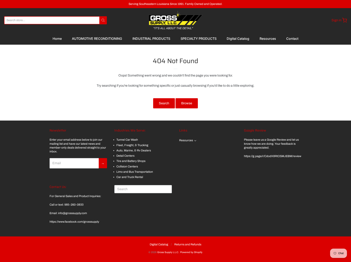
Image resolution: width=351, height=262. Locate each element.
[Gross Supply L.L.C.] (175, 20)
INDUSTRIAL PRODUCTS (151, 39)
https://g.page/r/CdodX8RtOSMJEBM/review (272, 156)
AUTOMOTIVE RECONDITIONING (97, 39)
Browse (186, 103)
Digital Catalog (238, 39)
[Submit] (103, 20)
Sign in (336, 20)
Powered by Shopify (191, 252)
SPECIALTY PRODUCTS (199, 39)
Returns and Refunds (187, 244)
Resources (268, 39)
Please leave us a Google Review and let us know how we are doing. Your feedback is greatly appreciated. (271, 143)
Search (164, 103)
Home (57, 39)
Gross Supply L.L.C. (168, 252)
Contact (292, 39)
